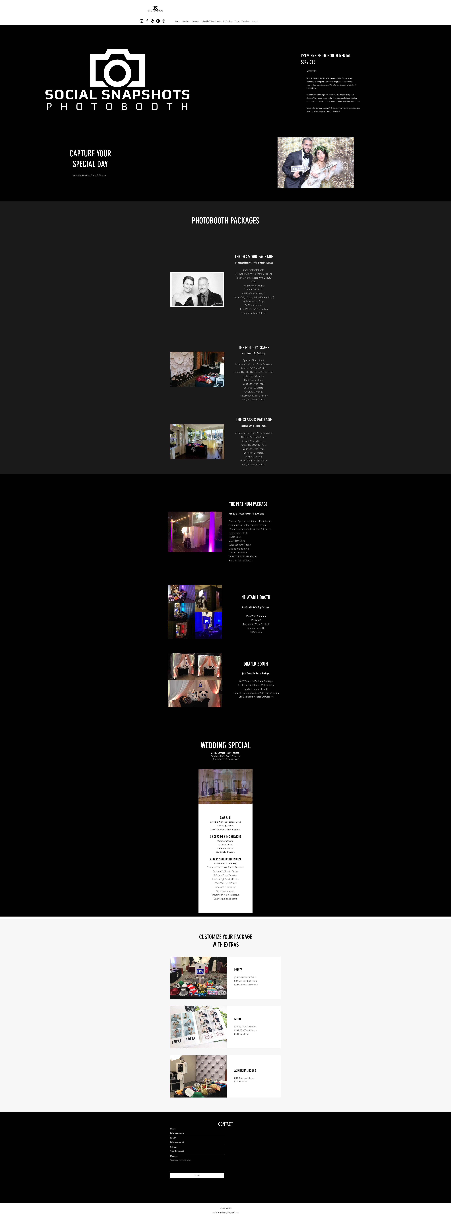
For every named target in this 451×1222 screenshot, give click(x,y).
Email (172, 1138)
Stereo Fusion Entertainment (225, 759)
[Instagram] (141, 21)
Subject (173, 1147)
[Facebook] (147, 21)
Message (174, 1156)
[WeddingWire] (163, 21)
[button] (316, 162)
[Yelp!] (152, 21)
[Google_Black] (158, 21)
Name (172, 1129)
